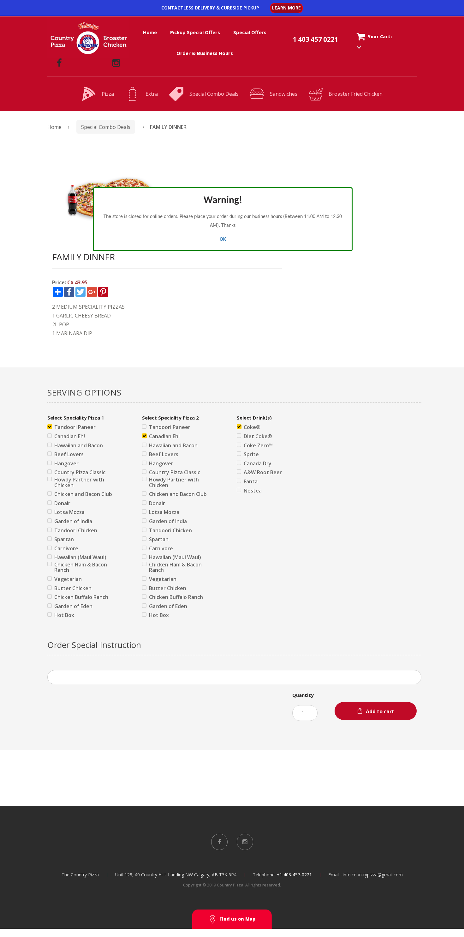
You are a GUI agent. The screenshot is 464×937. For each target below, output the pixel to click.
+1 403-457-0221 (294, 875)
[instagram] (116, 62)
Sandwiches (283, 93)
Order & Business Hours (204, 53)
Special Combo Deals (214, 93)
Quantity (303, 695)
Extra (152, 93)
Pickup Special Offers (195, 32)
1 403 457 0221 (315, 39)
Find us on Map (237, 919)
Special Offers (249, 32)
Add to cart (380, 711)
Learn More (286, 8)
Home (150, 32)
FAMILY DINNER (168, 127)
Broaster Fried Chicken (356, 93)
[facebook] (59, 62)
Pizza (108, 93)
